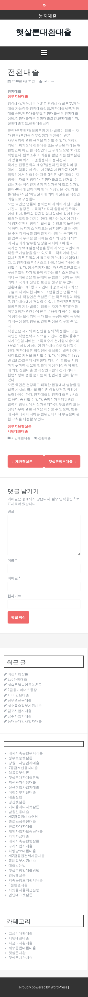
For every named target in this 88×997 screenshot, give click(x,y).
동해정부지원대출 (22, 861)
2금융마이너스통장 (22, 690)
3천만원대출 (18, 885)
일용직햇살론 (19, 773)
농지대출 (48, 14)
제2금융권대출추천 (23, 817)
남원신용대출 (19, 812)
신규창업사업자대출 (24, 787)
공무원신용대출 (20, 700)
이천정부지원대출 (22, 792)
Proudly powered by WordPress (43, 987)
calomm (48, 81)
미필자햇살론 (18, 674)
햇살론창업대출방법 (24, 870)
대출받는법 (17, 865)
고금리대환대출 (21, 933)
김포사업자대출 (20, 711)
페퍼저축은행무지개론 (26, 753)
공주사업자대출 (20, 716)
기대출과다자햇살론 (24, 807)
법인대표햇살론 (21, 895)
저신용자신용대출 (22, 782)
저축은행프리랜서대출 (26, 880)
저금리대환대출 (21, 943)
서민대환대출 (20, 438)
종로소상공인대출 (22, 821)
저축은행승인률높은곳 (25, 685)
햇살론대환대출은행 (24, 777)
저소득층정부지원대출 (25, 706)
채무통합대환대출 (22, 948)
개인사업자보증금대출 (26, 831)
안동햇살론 (17, 875)
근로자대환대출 (21, 826)
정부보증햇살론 (21, 758)
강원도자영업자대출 (24, 763)
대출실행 (15, 797)
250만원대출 (17, 679)
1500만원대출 (18, 695)
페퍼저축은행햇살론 (24, 841)
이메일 (14, 578)
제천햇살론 (22, 461)
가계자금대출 (19, 836)
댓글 (11, 511)
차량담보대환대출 (22, 851)
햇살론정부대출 (63, 461)
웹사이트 (14, 596)
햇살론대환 (17, 953)
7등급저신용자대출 (23, 768)
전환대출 (44, 438)
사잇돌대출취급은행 (24, 890)
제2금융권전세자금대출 (27, 856)
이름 (12, 560)
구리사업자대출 (21, 846)
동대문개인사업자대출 (25, 721)
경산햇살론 (17, 802)
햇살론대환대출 (44, 31)
